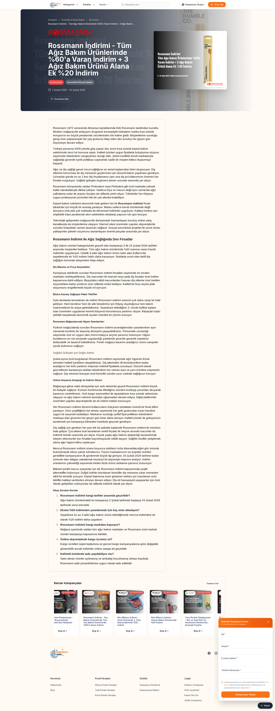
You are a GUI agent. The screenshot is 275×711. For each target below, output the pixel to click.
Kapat (267, 705)
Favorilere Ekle (61, 99)
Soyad (225, 646)
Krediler (87, 4)
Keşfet (102, 4)
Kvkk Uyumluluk (191, 690)
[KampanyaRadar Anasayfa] (55, 4)
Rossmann (94, 20)
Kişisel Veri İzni (191, 695)
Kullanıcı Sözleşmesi (193, 685)
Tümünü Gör (212, 583)
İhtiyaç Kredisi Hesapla (106, 685)
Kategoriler (68, 4)
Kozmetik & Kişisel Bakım (73, 20)
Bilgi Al (68, 631)
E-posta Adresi (229, 658)
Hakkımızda (55, 685)
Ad (223, 634)
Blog (52, 690)
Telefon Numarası (231, 670)
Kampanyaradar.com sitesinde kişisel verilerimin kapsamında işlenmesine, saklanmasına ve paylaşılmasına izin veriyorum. (246, 685)
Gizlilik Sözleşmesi (193, 700)
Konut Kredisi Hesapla (105, 695)
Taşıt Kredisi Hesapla (105, 690)
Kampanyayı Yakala (246, 694)
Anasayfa (52, 20)
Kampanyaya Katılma (149, 690)
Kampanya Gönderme (150, 685)
